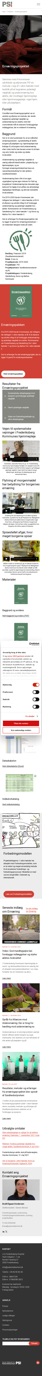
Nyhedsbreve (7, 1311)
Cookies (5, 1325)
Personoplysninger (10, 1330)
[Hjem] (7, 4)
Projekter (10, 11)
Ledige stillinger (8, 1315)
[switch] (36, 692)
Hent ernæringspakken (13, 374)
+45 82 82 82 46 (16, 1272)
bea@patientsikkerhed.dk (12, 1226)
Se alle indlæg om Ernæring (32, 909)
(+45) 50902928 (8, 1223)
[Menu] (38, 4)
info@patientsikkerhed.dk (12, 1267)
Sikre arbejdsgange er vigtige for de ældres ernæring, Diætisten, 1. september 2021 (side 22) (20, 1135)
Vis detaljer (30, 716)
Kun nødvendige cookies (21, 730)
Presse (5, 1306)
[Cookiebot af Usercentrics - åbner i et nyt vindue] (29, 644)
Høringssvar (7, 1320)
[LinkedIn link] (3, 1231)
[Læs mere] (21, 1189)
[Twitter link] (6, 1231)
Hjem (4, 11)
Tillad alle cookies (21, 723)
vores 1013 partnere (16, 656)
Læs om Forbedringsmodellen (19, 894)
